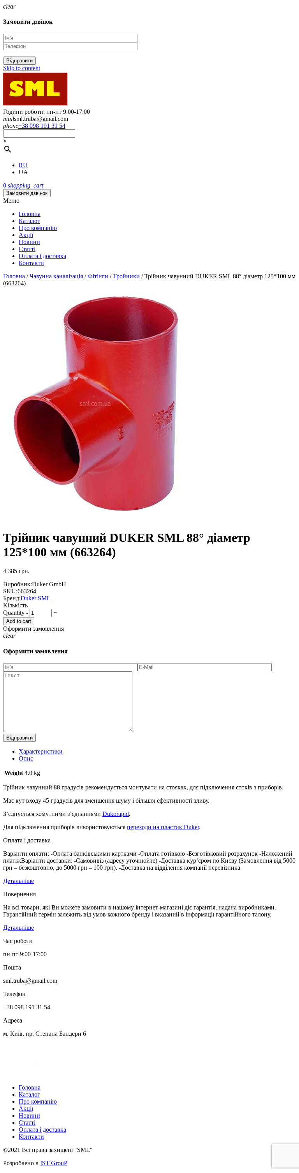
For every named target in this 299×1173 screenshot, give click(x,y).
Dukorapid (115, 813)
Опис (26, 758)
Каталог (29, 221)
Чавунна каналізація (56, 276)
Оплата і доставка (42, 256)
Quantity (14, 612)
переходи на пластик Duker (163, 827)
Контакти (31, 263)
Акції (26, 235)
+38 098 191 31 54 (41, 125)
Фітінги (98, 276)
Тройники (126, 276)
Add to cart (18, 621)
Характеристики (41, 751)
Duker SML (36, 598)
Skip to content (21, 68)
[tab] (157, 751)
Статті (27, 249)
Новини (29, 242)
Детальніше (18, 881)
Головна (29, 214)
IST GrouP (53, 1163)
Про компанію (38, 228)
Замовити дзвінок (26, 193)
